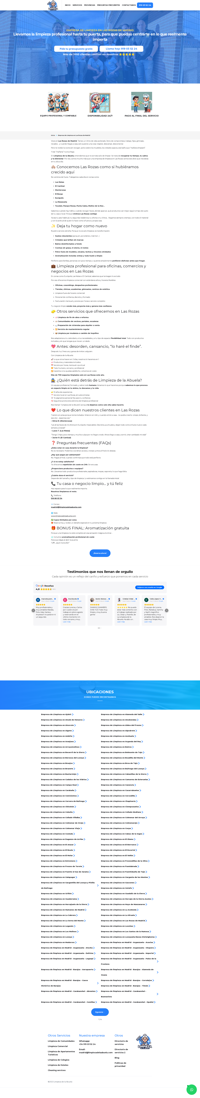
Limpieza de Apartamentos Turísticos (61, 1053)
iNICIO (68, 5)
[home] (54, 5)
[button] (77, 5)
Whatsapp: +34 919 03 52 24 (87, 1042)
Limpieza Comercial (58, 1046)
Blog (117, 1058)
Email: (96, 1051)
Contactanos (129, 5)
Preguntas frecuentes (108, 5)
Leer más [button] (39, 622)
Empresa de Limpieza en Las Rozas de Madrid (74, 135)
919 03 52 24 (145, 5)
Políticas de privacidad (120, 1064)
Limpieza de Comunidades (61, 1041)
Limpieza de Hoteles (58, 1065)
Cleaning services (57, 1070)
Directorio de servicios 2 (121, 1051)
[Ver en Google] (38, 600)
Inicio (53, 135)
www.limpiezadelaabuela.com (63, 516)
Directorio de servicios (121, 1042)
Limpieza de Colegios (58, 1060)
